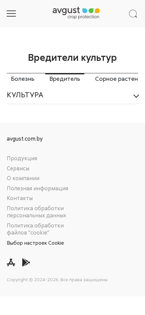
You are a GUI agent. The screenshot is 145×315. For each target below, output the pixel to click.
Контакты (20, 198)
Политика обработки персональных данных (36, 212)
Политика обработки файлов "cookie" (35, 229)
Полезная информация (37, 188)
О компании (23, 178)
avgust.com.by (25, 138)
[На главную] (76, 13)
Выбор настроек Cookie (35, 243)
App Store (11, 262)
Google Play (26, 262)
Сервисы (18, 168)
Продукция (22, 158)
